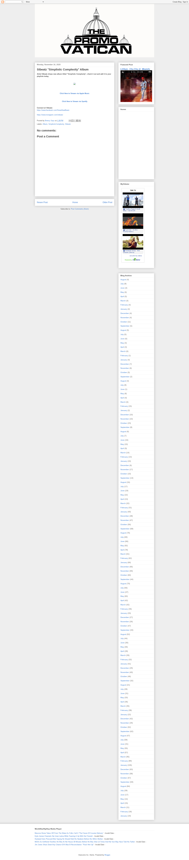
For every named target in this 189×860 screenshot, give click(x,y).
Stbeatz (68, 124)
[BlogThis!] (72, 120)
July (122, 284)
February (124, 305)
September (124, 326)
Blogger (107, 855)
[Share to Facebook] (77, 120)
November (124, 317)
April (122, 296)
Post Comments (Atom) (80, 209)
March (123, 301)
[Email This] (70, 120)
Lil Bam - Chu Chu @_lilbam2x (135, 69)
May (122, 292)
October (123, 322)
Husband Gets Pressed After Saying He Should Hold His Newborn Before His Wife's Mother (69, 839)
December (124, 313)
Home (75, 202)
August (123, 280)
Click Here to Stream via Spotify (74, 101)
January (123, 309)
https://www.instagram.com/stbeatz (50, 115)
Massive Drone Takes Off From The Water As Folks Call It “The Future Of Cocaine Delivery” (69, 833)
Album (45, 124)
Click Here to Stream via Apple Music (74, 93)
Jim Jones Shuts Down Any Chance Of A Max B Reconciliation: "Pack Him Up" (64, 845)
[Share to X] (75, 120)
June (122, 288)
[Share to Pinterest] (79, 120)
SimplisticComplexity (56, 124)
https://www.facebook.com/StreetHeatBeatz (53, 110)
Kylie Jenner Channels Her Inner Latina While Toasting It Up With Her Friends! (64, 836)
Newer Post (42, 202)
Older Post (107, 202)
